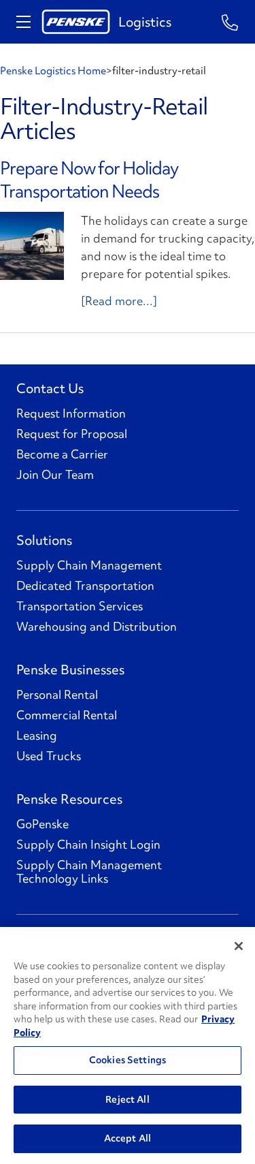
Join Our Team (55, 475)
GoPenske (42, 824)
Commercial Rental (66, 715)
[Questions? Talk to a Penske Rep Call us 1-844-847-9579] (230, 21)
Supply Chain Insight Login (88, 844)
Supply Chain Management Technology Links (89, 871)
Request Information (71, 413)
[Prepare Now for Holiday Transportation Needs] (32, 246)
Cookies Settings (127, 1060)
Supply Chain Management (89, 565)
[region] (127, 1045)
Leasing (36, 735)
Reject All (127, 1099)
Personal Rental (57, 695)
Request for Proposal (71, 434)
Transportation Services (79, 606)
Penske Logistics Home (53, 71)
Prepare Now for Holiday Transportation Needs (89, 180)
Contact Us (50, 388)
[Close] (239, 946)
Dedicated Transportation (85, 586)
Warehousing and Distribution (96, 626)
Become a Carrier (62, 454)
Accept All (127, 1138)
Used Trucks (48, 756)
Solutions (44, 540)
